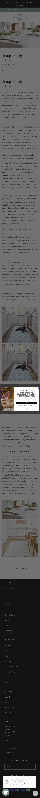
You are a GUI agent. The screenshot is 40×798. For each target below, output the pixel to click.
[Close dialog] (38, 388)
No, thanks (26, 408)
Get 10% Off (26, 402)
